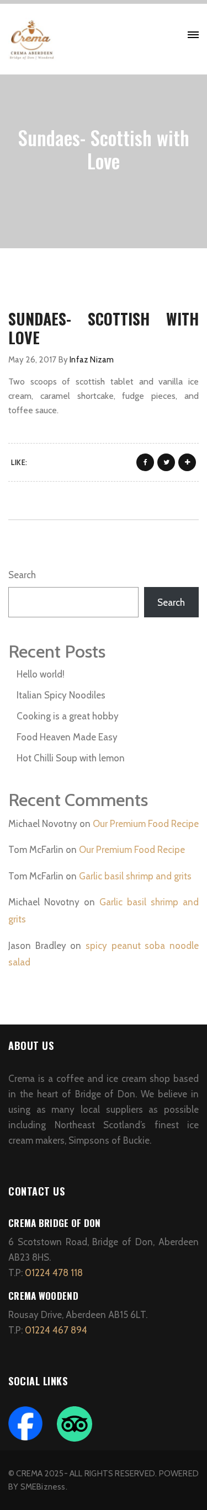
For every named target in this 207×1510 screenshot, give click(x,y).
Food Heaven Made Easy (67, 737)
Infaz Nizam (92, 360)
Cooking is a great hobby (68, 716)
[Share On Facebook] (145, 462)
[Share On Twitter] (166, 462)
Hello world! (41, 674)
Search (22, 574)
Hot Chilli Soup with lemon (71, 758)
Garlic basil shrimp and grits (135, 876)
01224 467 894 (57, 1330)
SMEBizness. (43, 1487)
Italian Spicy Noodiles (61, 695)
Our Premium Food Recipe (146, 823)
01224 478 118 (54, 1272)
